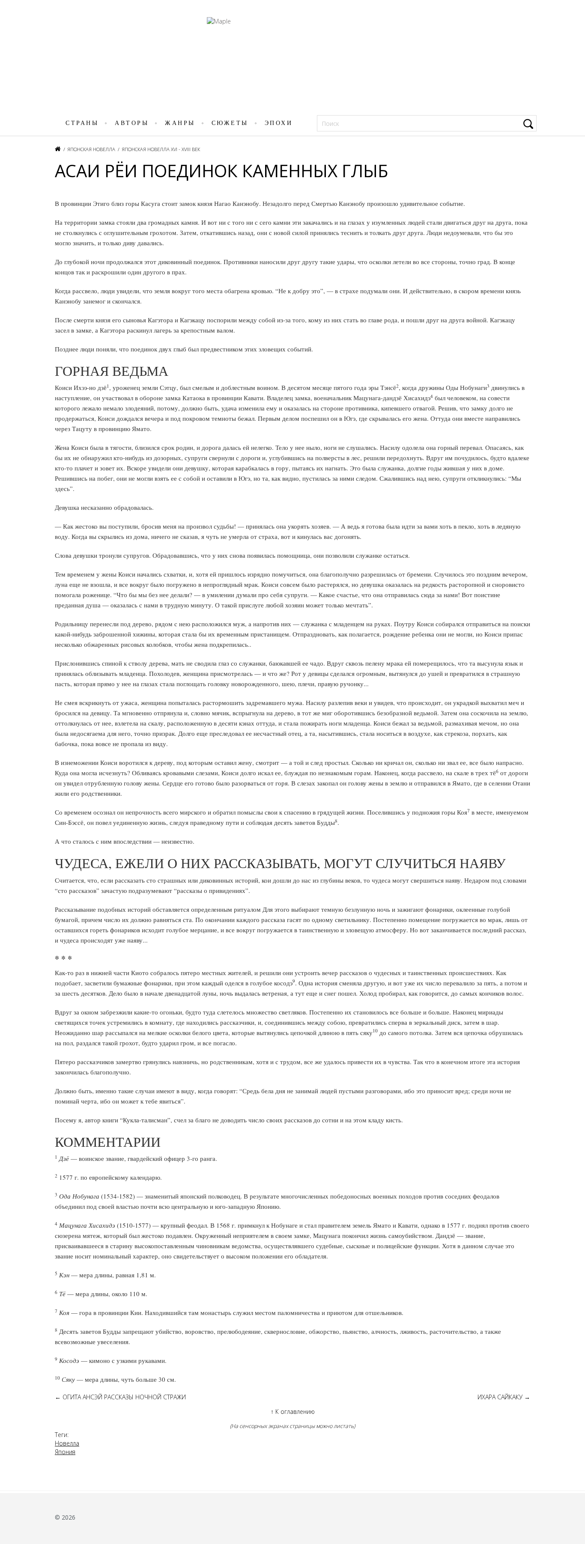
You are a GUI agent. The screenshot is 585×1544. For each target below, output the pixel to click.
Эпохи (279, 123)
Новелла (67, 1443)
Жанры (180, 123)
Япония (65, 1452)
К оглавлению (293, 1411)
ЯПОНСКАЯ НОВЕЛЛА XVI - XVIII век (161, 149)
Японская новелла (91, 149)
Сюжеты (230, 123)
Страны (82, 123)
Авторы (132, 123)
